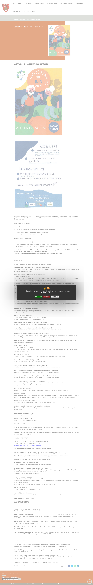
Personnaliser (55, 296)
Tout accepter (38, 296)
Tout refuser (46, 296)
